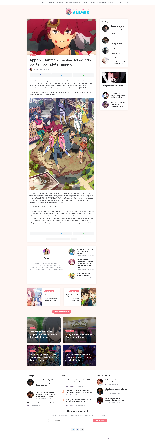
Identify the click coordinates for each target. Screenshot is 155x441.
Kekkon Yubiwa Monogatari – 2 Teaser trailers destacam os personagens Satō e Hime (85, 263)
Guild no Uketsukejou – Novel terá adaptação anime (118, 104)
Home (43, 2)
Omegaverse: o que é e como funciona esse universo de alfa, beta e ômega (118, 51)
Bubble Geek (100, 2)
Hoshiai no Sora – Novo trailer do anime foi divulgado (85, 251)
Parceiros (110, 2)
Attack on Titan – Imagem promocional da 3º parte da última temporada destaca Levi (46, 394)
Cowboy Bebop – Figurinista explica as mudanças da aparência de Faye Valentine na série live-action (46, 383)
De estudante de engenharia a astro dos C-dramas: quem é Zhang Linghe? (118, 41)
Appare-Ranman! (56, 239)
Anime (48, 239)
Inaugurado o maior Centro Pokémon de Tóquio (78, 335)
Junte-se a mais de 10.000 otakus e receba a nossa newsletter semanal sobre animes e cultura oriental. (77, 415)
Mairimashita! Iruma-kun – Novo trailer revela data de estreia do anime (78, 357)
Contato (125, 438)
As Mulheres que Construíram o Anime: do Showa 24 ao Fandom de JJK (118, 61)
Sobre (91, 2)
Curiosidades (59, 2)
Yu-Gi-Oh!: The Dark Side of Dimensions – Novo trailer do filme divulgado (43, 357)
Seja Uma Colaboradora (114, 438)
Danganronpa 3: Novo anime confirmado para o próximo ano (113, 87)
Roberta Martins (70, 386)
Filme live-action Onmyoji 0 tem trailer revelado (116, 390)
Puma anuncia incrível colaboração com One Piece (114, 399)
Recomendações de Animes (73, 2)
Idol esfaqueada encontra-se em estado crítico (116, 381)
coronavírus (75, 88)
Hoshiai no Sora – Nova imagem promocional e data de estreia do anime (43, 334)
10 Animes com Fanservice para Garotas (41, 403)
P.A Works (84, 81)
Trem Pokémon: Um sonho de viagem (84, 274)
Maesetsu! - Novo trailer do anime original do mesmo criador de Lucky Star (51, 298)
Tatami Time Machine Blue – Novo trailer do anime (118, 95)
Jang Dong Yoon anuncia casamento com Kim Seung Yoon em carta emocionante (78, 401)
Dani (36, 69)
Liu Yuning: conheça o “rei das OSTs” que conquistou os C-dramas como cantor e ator (118, 30)
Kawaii (85, 2)
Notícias (49, 2)
